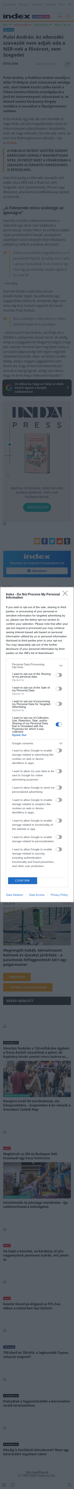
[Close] (66, 594)
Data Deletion (14, 894)
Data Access (37, 894)
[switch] (59, 675)
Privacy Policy (59, 894)
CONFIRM (22, 880)
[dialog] (37, 744)
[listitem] (37, 665)
